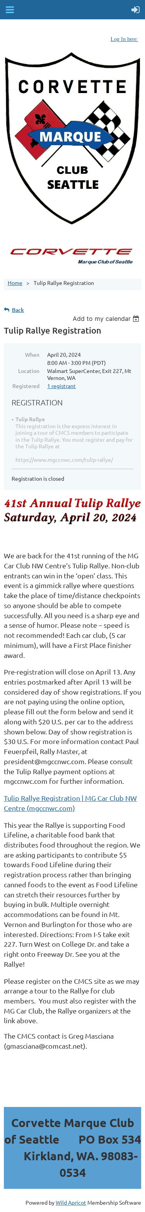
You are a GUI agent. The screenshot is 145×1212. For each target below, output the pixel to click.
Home (15, 282)
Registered (25, 385)
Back (18, 310)
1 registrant (61, 385)
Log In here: (124, 39)
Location (28, 370)
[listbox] (107, 318)
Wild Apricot (71, 1202)
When (32, 354)
